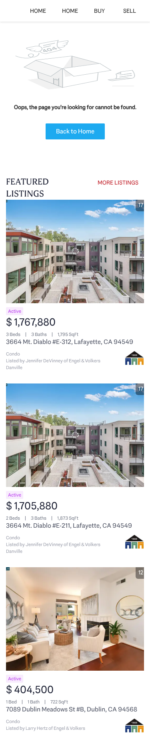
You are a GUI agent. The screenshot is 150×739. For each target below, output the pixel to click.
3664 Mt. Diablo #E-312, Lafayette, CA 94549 (69, 342)
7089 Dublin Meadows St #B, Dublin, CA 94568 (71, 709)
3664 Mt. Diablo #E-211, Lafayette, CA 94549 (69, 525)
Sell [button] (129, 10)
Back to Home (75, 131)
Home (38, 10)
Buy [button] (99, 10)
